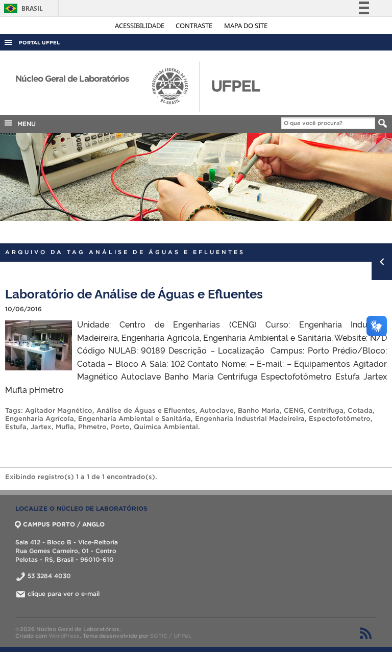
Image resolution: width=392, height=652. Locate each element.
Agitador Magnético (58, 410)
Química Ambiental (166, 427)
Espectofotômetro (340, 418)
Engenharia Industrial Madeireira (250, 418)
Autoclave (217, 410)
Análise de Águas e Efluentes (145, 410)
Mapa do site (245, 25)
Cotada (360, 410)
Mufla (65, 427)
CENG (294, 410)
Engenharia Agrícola (39, 418)
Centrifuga (326, 410)
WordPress (64, 636)
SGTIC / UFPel (170, 636)
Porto (120, 427)
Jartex (41, 427)
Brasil (21, 8)
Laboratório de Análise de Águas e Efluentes (134, 293)
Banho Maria (259, 410)
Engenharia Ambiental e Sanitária (134, 418)
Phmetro (92, 427)
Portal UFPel (39, 42)
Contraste (195, 25)
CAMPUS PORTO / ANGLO (64, 524)
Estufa (16, 427)
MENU (24, 123)
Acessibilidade (140, 25)
